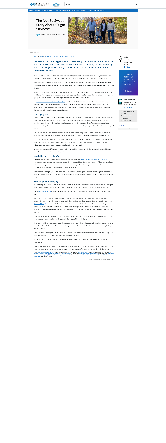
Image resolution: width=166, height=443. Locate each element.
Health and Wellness (128, 111)
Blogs (41, 56)
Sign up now (128, 107)
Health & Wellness (34, 10)
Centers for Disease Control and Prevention (50, 102)
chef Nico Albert (39, 204)
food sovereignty (43, 191)
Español (90, 10)
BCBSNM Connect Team (48, 35)
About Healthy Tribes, (82, 252)
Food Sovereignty (58, 254)
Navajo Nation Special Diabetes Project (93, 159)
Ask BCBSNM (75, 10)
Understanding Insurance (62, 10)
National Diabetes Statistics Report (45, 252)
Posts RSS (128, 129)
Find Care (127, 67)
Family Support (127, 120)
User (136, 4)
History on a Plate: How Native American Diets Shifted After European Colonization (52, 253)
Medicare (83, 10)
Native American (127, 116)
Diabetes (125, 118)
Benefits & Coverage (47, 10)
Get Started (128, 91)
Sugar (124, 113)
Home (36, 56)
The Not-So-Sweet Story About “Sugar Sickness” (59, 56)
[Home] (45, 4)
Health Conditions (99, 10)
